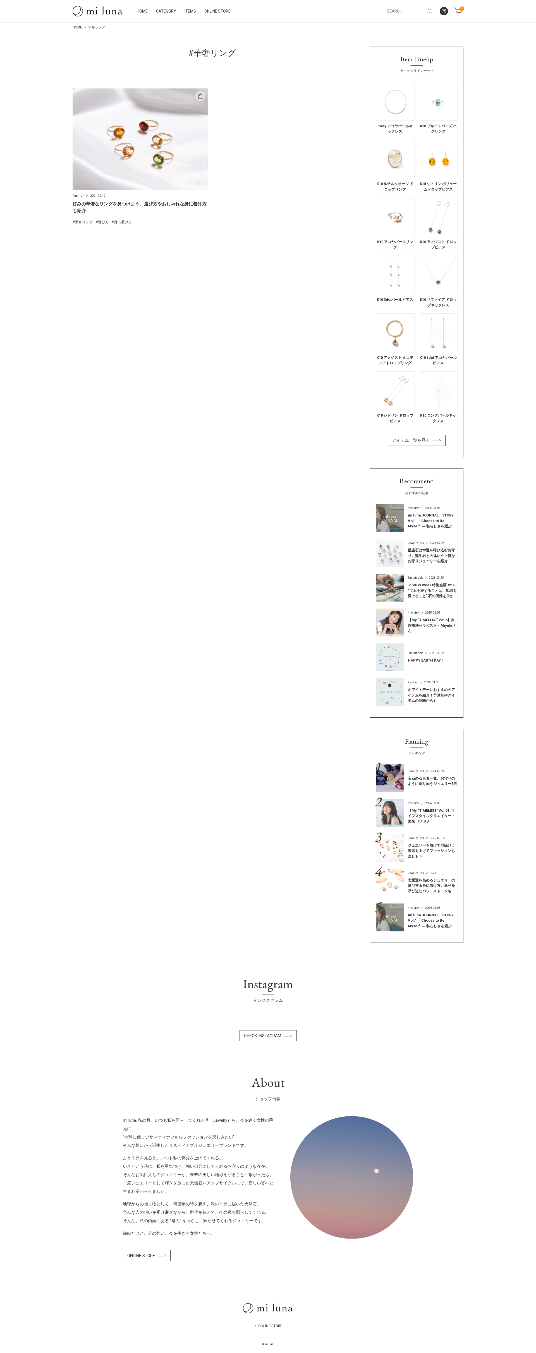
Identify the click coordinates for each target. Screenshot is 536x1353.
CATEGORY (166, 11)
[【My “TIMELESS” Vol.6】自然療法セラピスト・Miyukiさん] (417, 622)
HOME (142, 11)
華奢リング (84, 222)
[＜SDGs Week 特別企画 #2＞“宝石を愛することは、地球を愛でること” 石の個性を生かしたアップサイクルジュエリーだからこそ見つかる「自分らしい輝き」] (417, 588)
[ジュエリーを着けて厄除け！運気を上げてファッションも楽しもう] (417, 848)
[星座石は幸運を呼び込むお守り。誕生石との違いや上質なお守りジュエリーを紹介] (417, 553)
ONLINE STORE (217, 11)
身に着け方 (123, 222)
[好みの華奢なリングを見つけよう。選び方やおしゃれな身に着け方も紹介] (140, 156)
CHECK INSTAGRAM (262, 1035)
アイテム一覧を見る (411, 440)
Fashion (78, 196)
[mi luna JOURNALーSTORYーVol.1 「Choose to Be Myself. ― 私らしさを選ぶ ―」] (417, 518)
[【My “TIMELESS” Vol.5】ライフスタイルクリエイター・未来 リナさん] (417, 813)
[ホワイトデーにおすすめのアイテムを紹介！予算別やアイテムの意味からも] (417, 692)
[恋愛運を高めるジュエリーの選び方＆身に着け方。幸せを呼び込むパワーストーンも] (417, 883)
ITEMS (190, 11)
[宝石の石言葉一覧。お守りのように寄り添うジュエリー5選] (417, 778)
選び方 (103, 222)
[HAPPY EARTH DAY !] (417, 657)
